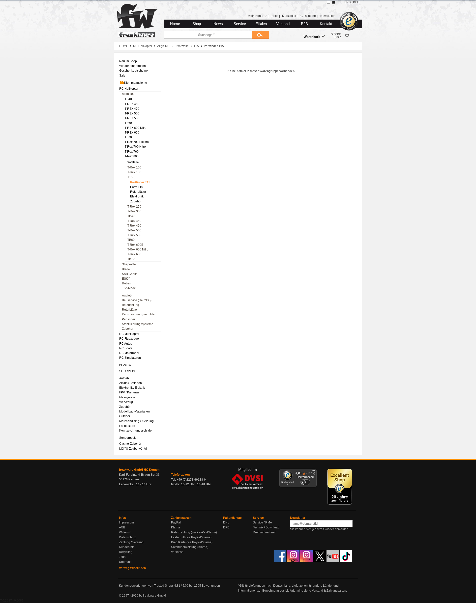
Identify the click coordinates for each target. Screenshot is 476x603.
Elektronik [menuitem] (137, 196)
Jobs (122, 557)
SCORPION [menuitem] (127, 371)
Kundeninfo (127, 547)
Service (240, 24)
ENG (347, 2)
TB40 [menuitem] (128, 99)
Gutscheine (308, 16)
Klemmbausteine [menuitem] (135, 82)
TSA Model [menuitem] (129, 288)
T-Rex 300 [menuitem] (134, 211)
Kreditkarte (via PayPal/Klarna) (191, 542)
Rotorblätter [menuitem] (138, 191)
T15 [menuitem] (130, 177)
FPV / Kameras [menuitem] (129, 392)
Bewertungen (211, 585)
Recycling (125, 552)
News (218, 24)
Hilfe (274, 16)
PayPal (176, 522)
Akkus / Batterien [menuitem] (130, 383)
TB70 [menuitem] (128, 137)
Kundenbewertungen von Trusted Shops (146, 585)
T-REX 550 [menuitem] (132, 118)
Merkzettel (289, 16)
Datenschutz (127, 537)
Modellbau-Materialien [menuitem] (134, 411)
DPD (226, 527)
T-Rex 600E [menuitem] (135, 245)
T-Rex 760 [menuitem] (132, 151)
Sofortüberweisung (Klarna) (189, 547)
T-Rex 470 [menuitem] (134, 225)
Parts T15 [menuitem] (136, 187)
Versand (283, 24)
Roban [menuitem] (126, 283)
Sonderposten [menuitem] (128, 437)
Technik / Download (266, 527)
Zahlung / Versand (131, 542)
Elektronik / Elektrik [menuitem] (132, 387)
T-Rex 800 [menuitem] (132, 156)
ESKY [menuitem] (126, 278)
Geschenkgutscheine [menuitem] (133, 70)
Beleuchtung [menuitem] (130, 305)
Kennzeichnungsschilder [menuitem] (138, 314)
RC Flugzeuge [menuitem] (129, 338)
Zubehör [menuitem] (136, 201)
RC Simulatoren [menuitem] (130, 357)
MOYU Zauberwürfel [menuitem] (133, 448)
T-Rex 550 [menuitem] (134, 235)
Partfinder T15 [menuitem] (140, 182)
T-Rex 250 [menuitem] (134, 206)
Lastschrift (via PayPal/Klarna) (191, 537)
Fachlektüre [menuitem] (127, 426)
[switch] (305, 482)
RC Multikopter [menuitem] (129, 334)
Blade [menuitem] (126, 269)
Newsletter (327, 16)
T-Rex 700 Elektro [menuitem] (137, 142)
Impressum (126, 522)
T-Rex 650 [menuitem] (134, 254)
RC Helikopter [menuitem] (128, 88)
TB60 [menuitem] (128, 123)
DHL (226, 522)
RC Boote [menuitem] (125, 348)
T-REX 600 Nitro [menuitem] (136, 128)
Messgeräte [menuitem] (127, 397)
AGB (122, 527)
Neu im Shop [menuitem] (128, 61)
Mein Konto (255, 16)
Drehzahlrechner (264, 532)
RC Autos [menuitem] (125, 343)
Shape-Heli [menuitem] (129, 264)
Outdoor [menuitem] (124, 416)
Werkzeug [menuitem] (126, 402)
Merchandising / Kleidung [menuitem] (136, 421)
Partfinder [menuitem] (128, 319)
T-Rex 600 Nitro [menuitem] (138, 249)
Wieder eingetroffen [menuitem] (132, 66)
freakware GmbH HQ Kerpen (139, 469)
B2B (304, 24)
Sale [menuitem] (122, 75)
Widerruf (124, 532)
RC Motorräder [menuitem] (129, 353)
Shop (196, 24)
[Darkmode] (333, 2)
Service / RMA (262, 522)
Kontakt (326, 24)
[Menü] (314, 472)
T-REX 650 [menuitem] (132, 132)
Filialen (261, 24)
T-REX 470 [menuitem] (132, 108)
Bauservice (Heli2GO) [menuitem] (136, 300)
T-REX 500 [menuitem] (132, 113)
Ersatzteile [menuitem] (132, 162)
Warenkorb (312, 37)
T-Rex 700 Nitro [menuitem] (135, 146)
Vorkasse (177, 552)
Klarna (175, 527)
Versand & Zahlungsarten (329, 590)
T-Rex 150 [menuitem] (134, 172)
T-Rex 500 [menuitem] (134, 230)
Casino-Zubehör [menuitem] (130, 443)
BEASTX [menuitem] (125, 365)
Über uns (125, 562)
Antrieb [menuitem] (127, 295)
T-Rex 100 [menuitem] (134, 167)
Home (175, 24)
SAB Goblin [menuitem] (130, 274)
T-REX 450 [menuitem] (132, 104)
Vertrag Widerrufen (132, 568)
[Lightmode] (328, 2)
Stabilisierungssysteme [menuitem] (137, 324)
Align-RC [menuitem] (128, 94)
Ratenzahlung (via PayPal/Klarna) (194, 532)
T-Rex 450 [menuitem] (134, 221)
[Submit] (260, 35)
